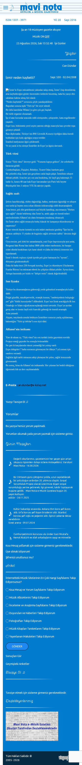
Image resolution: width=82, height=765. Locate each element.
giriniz (69, 433)
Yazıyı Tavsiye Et (17, 401)
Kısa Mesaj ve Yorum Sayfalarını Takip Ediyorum (37, 589)
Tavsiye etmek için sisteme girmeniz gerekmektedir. (36, 692)
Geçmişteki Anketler (17, 663)
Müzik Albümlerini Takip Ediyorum (29, 597)
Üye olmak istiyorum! (18, 551)
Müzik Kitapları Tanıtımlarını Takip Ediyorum (34, 628)
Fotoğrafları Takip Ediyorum (25, 620)
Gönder (17, 646)
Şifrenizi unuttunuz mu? (20, 557)
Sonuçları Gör (14, 656)
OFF (47, 36)
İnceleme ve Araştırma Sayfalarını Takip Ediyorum (38, 605)
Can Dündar (69, 65)
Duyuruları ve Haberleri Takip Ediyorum (32, 613)
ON (42, 36)
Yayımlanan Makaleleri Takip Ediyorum (31, 636)
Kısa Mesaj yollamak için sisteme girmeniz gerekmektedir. (39, 545)
